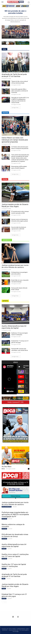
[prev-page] (3, 602)
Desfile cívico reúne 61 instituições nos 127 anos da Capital (15, 35)
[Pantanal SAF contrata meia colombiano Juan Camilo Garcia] (6, 351)
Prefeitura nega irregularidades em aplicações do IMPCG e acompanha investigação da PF (15, 514)
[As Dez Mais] (15, 455)
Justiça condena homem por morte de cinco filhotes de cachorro (15, 266)
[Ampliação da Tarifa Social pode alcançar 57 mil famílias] (15, 62)
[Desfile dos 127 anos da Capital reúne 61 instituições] (6, 335)
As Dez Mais (6, 467)
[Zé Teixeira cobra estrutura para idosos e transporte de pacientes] (6, 149)
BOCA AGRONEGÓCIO (6, 506)
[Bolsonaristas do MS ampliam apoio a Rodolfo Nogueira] (6, 168)
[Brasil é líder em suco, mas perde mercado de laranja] (6, 282)
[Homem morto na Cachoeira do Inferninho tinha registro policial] (6, 221)
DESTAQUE (4, 518)
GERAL (3, 578)
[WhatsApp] (18, 617)
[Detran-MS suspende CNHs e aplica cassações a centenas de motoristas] (6, 91)
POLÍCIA (3, 588)
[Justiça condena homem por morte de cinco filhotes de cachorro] (15, 253)
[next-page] (5, 602)
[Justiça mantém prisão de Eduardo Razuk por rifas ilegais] (15, 192)
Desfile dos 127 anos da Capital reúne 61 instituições (14, 565)
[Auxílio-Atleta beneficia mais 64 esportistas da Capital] (15, 314)
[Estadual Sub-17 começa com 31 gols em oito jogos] (6, 343)
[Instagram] (13, 617)
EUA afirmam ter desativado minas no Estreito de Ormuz (15, 535)
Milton (3, 468)
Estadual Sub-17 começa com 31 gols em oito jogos (14, 595)
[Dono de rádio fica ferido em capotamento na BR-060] (6, 229)
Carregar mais (15, 107)
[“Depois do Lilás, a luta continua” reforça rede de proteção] (6, 83)
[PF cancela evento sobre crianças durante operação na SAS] (6, 213)
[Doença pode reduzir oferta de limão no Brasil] (6, 290)
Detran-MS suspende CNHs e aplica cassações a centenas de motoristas (19, 91)
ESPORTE (4, 548)
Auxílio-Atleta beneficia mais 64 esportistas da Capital (14, 327)
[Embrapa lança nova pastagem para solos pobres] (6, 274)
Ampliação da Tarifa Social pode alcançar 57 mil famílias (14, 75)
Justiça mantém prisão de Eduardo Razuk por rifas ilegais (15, 205)
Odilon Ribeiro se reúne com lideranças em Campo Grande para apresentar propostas (15, 140)
